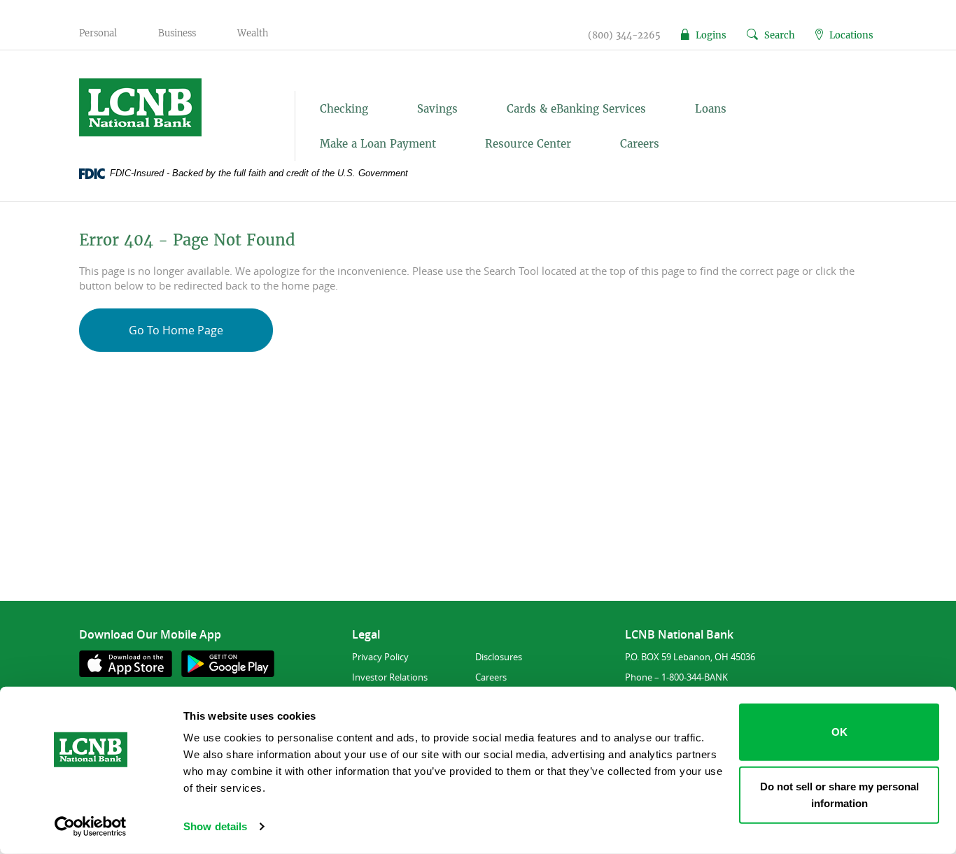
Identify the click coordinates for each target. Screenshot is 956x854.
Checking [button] (344, 108)
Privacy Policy (380, 656)
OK (839, 732)
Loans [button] (710, 108)
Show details (215, 826)
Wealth (252, 33)
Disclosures (498, 656)
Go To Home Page (176, 330)
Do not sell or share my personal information (839, 794)
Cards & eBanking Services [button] (576, 108)
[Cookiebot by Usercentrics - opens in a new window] (90, 826)
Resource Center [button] (528, 143)
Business (177, 33)
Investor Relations (390, 677)
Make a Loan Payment (378, 143)
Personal (98, 33)
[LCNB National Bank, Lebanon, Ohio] (171, 107)
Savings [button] (437, 108)
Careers (639, 143)
